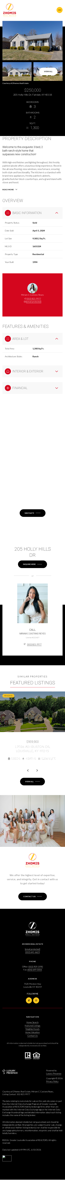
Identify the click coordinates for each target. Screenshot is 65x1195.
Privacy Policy (52, 1081)
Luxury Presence (53, 1073)
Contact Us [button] (32, 1035)
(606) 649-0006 (34, 969)
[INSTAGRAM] (36, 1000)
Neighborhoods (33, 1029)
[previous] (28, 770)
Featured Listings (32, 1025)
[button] (32, 896)
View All (48, 71)
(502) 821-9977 (33, 298)
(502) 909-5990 (35, 966)
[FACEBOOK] (29, 1000)
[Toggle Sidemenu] (60, 10)
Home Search (32, 1022)
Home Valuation (32, 1032)
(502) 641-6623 (32, 952)
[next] (37, 770)
